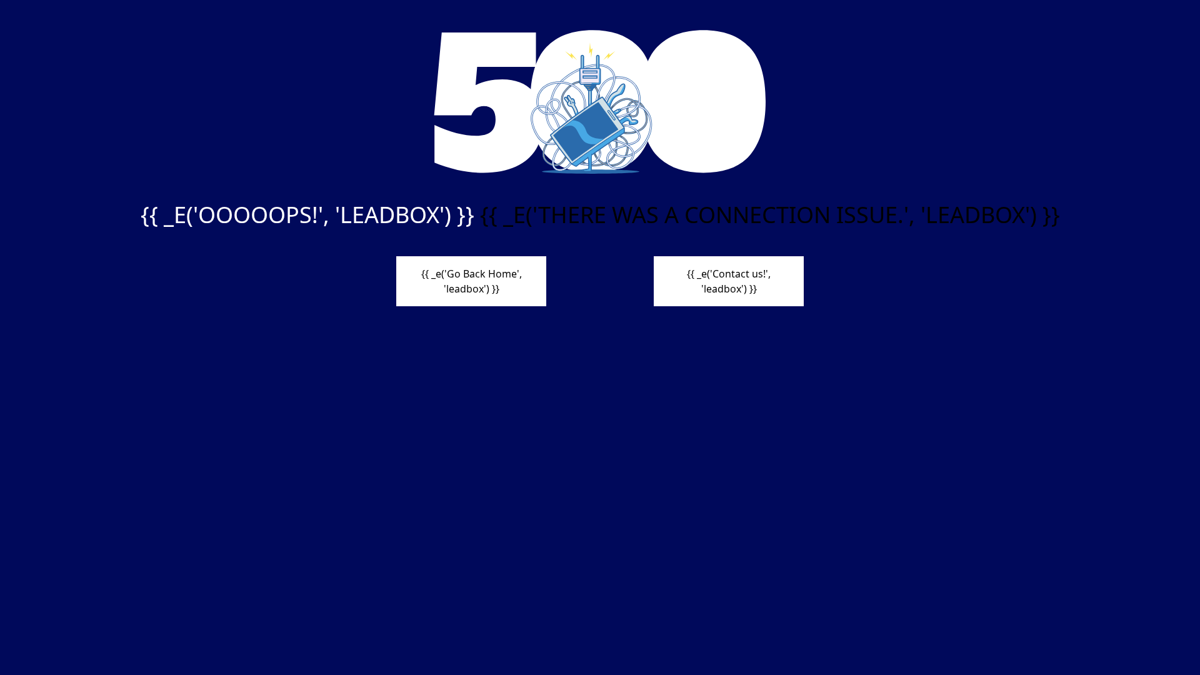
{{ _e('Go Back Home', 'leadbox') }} (471, 281)
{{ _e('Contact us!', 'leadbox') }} (729, 281)
